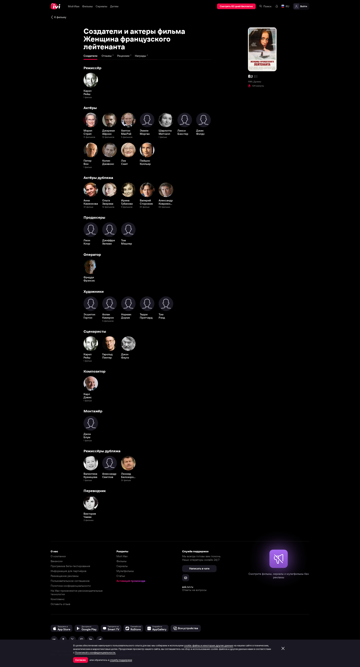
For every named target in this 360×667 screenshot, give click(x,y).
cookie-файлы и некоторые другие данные (208, 645)
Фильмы (121, 561)
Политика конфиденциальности (71, 585)
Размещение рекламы (65, 576)
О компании (58, 556)
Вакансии (57, 561)
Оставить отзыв (60, 604)
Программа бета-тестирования (70, 566)
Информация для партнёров (68, 571)
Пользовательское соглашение (70, 580)
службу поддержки (121, 660)
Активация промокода (130, 580)
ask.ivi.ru (187, 586)
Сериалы (122, 566)
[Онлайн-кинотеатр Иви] (56, 6)
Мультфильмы (125, 571)
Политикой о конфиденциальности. (95, 652)
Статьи (120, 576)
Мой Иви (122, 556)
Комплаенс (58, 599)
